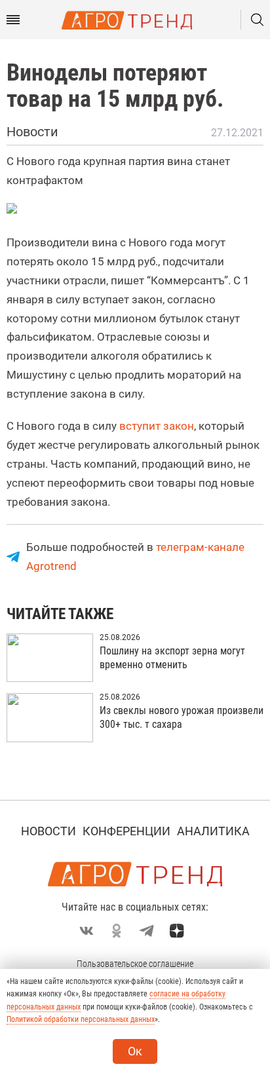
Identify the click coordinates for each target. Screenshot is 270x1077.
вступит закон (156, 425)
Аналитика (213, 831)
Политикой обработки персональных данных (81, 1019)
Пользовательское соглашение (135, 963)
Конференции (126, 831)
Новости (48, 831)
